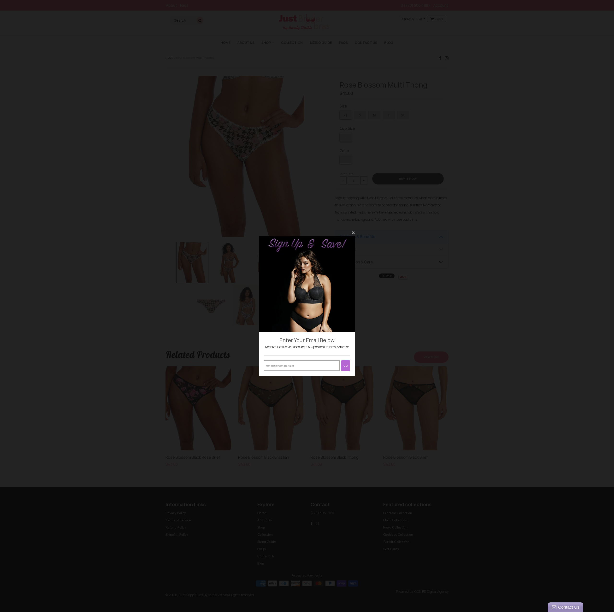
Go (345, 365)
